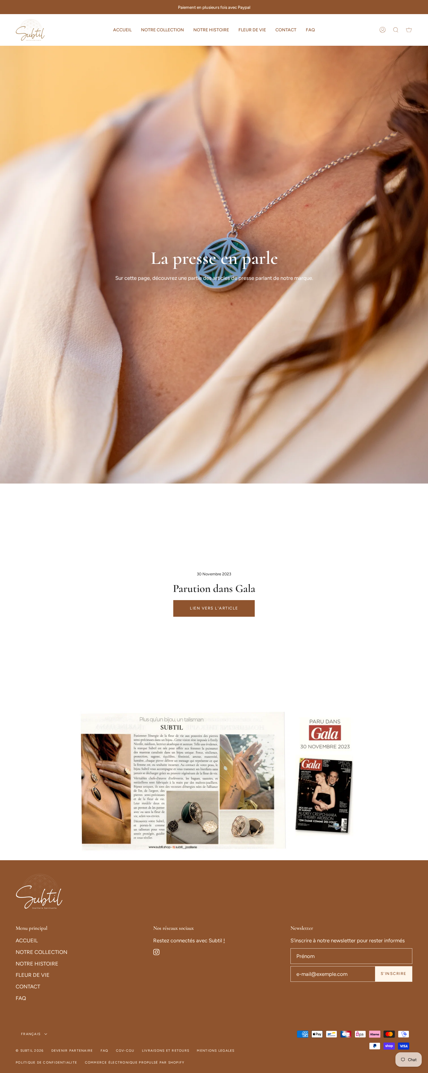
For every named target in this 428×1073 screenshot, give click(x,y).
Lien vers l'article (214, 608)
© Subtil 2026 (30, 1051)
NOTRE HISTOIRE (37, 963)
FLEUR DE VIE (33, 975)
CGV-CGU (125, 1051)
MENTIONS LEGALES (215, 1051)
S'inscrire (393, 973)
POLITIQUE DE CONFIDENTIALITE (46, 1062)
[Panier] (408, 29)
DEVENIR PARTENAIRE (72, 1051)
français (31, 1034)
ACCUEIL (27, 940)
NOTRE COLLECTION (41, 952)
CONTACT (28, 986)
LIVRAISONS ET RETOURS (165, 1051)
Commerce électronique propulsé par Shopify (135, 1062)
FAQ (21, 998)
